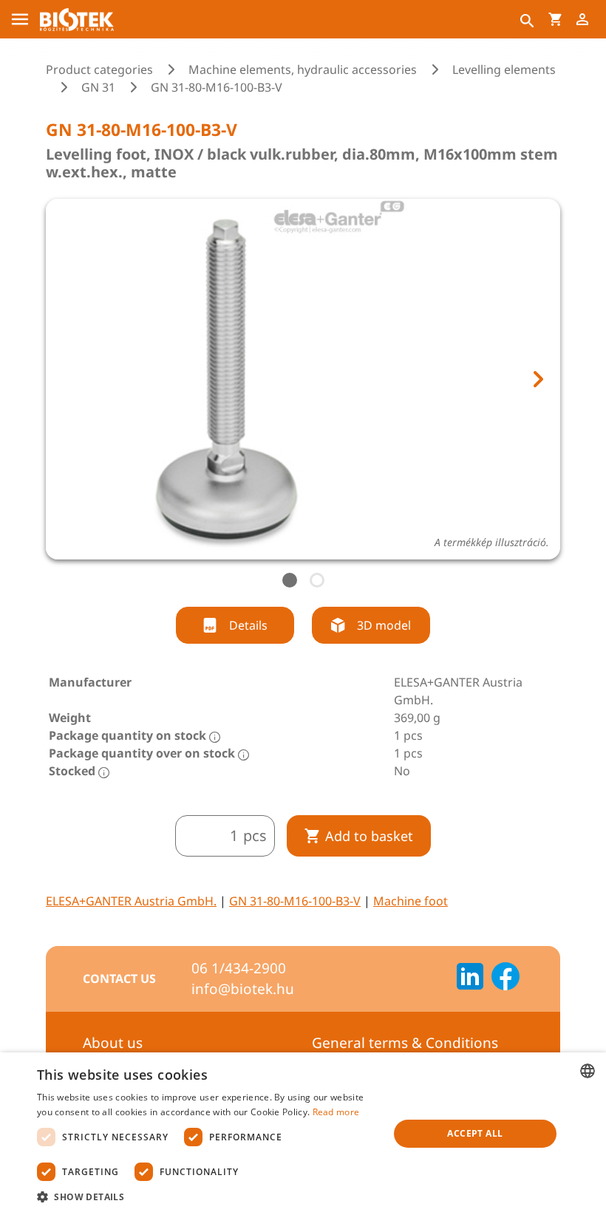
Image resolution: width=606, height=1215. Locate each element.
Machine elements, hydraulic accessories (302, 69)
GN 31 (98, 87)
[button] (207, 1196)
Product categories (99, 69)
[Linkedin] (470, 978)
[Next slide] (537, 379)
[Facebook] (505, 978)
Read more (336, 1112)
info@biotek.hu (242, 988)
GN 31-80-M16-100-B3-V (295, 901)
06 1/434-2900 (238, 968)
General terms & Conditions (405, 1042)
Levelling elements (504, 69)
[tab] (290, 580)
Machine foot (410, 901)
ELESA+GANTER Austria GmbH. (131, 901)
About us (113, 1042)
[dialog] (303, 1133)
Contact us (119, 978)
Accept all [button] (475, 1133)
